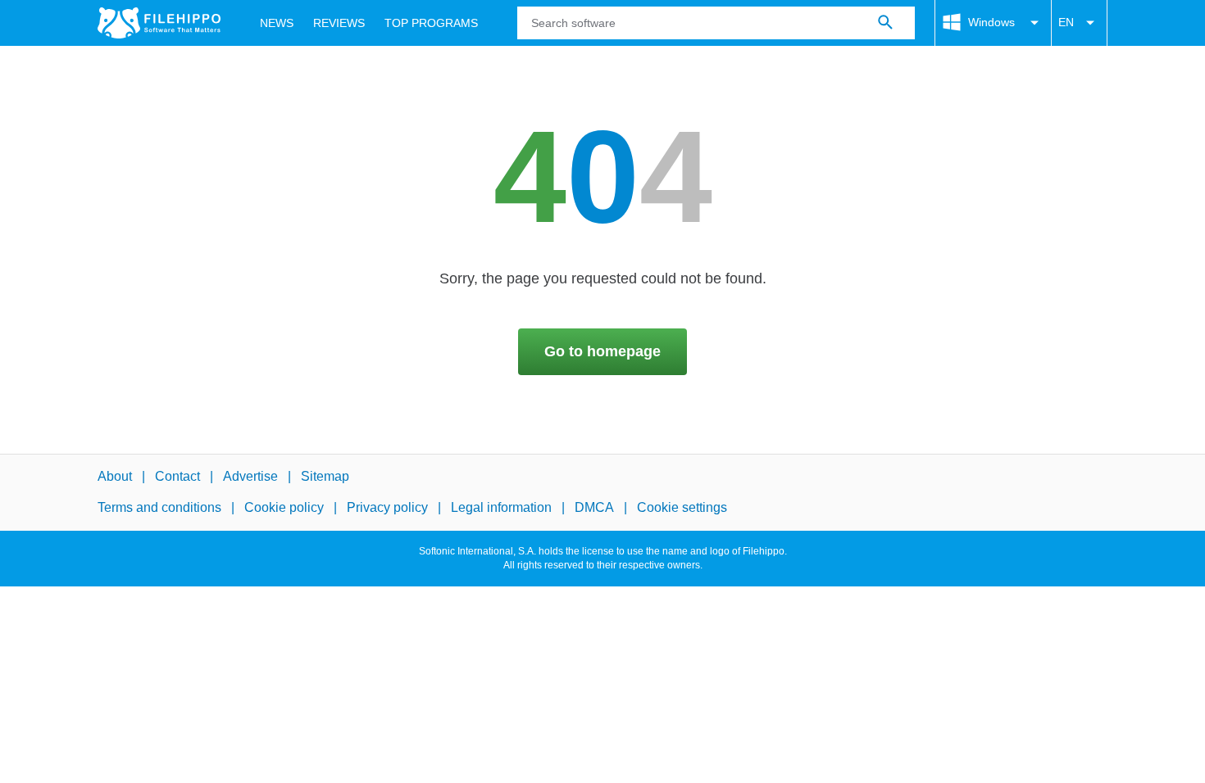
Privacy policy (387, 508)
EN (1066, 22)
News (276, 22)
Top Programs (431, 22)
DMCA (594, 508)
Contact (177, 476)
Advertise (250, 476)
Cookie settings (682, 508)
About (115, 476)
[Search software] (885, 23)
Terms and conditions (159, 508)
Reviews (339, 22)
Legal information (501, 508)
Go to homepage (602, 351)
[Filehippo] (159, 23)
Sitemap (325, 476)
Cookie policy (284, 508)
